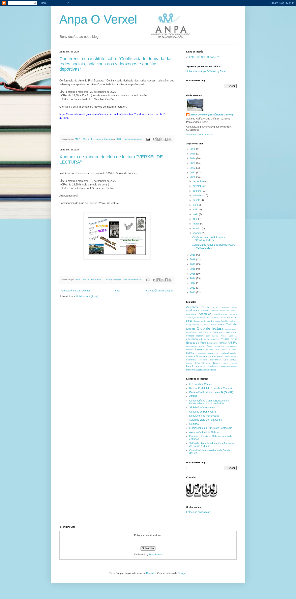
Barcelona (198, 321)
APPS (234, 310)
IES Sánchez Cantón (200, 384)
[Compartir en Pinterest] (170, 139)
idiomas (190, 349)
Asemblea (205, 313)
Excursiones (212, 343)
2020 (193, 177)
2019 (193, 254)
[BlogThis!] (158, 139)
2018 (193, 259)
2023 (193, 163)
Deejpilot (151, 573)
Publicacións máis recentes (75, 290)
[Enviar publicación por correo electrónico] (148, 139)
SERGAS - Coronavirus (202, 407)
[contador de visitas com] (202, 498)
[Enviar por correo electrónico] (155, 139)
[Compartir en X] (162, 139)
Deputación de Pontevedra (204, 415)
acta (234, 307)
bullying (233, 321)
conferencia (230, 332)
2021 (193, 172)
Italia (218, 349)
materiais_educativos (208, 353)
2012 (193, 287)
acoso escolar (221, 307)
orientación (209, 356)
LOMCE (190, 353)
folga (209, 346)
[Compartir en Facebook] (166, 139)
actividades (192, 310)
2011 (193, 292)
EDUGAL (225, 339)
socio (225, 363)
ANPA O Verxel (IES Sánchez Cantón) (211, 114)
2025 (193, 153)
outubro (197, 190)
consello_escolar (194, 335)
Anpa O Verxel (98, 19)
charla (221, 324)
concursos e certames (210, 332)
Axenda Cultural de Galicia (204, 432)
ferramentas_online (195, 346)
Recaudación (215, 360)
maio (196, 214)
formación (219, 346)
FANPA (232, 342)
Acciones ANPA (197, 307)
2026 (193, 149)
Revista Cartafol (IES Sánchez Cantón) (210, 388)
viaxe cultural (206, 366)
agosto (197, 200)
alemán (214, 310)
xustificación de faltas (206, 369)
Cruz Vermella (229, 336)
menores (190, 356)
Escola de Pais (196, 342)
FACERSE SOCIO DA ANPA (204, 57)
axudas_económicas (195, 317)
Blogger (182, 573)
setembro (198, 195)
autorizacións (220, 314)
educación (192, 339)
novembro (198, 186)
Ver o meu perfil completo (200, 134)
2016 (193, 269)
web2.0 (216, 366)
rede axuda (230, 359)
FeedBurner (155, 554)
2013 (193, 283)
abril (195, 219)
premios (203, 360)
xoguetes (225, 366)
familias (223, 343)
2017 (193, 264)
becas (207, 321)
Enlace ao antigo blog (198, 512)
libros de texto (229, 349)
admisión (205, 310)
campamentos (192, 324)
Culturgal (194, 424)
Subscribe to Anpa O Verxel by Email (206, 71)
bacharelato (212, 317)
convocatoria (212, 336)
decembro (198, 181)
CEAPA (213, 324)
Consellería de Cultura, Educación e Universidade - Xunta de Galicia (209, 402)
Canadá (204, 324)
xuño (196, 209)
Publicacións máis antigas (159, 290)
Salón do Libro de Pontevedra (205, 419)
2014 (193, 278)
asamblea (191, 314)
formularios (232, 346)
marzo (196, 223)
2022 (193, 168)
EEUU (234, 339)
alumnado (224, 310)
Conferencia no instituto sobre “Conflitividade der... (208, 239)
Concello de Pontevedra (202, 411)
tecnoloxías (192, 366)
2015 (193, 273)
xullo (196, 205)
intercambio (208, 349)
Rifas (197, 363)
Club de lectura (210, 328)
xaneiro (197, 233)
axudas (233, 314)
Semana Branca (211, 363)
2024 (193, 158)
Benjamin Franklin (219, 321)
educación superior (209, 339)
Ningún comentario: (133, 139)
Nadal (199, 356)
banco (222, 317)
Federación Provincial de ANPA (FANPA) (211, 392)
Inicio (117, 290)
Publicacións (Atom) (87, 296)
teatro (234, 363)
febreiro (197, 228)
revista (189, 363)
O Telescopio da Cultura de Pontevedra (210, 428)
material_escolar (229, 353)
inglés (198, 349)
